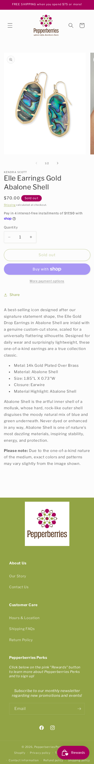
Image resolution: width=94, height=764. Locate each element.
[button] (10, 25)
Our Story (17, 576)
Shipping (10, 204)
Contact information (24, 760)
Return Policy (21, 640)
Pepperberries (44, 747)
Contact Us (19, 587)
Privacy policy (40, 752)
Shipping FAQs (22, 629)
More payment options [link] (47, 281)
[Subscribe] (79, 709)
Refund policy (53, 760)
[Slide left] (36, 163)
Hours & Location (24, 618)
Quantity (11, 227)
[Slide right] (57, 163)
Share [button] (15, 295)
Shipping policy (79, 760)
